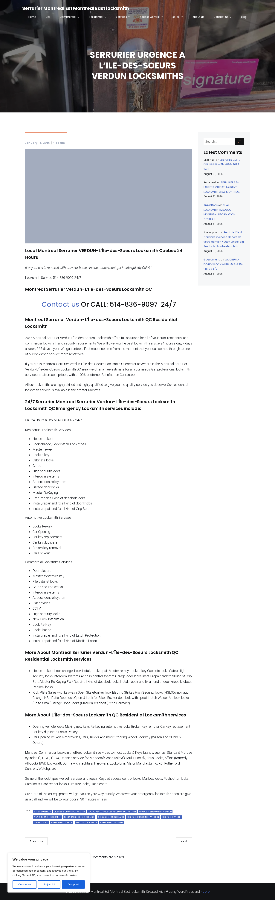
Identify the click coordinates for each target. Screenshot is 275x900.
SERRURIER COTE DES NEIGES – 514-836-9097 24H (222, 164)
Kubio (205, 891)
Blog (244, 17)
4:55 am (59, 143)
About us (198, 17)
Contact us (61, 304)
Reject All (49, 884)
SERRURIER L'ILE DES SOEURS (79, 817)
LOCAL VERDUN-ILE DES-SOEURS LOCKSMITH (112, 811)
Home (32, 17)
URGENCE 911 (41, 822)
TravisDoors (211, 205)
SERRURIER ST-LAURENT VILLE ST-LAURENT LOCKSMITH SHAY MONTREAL (222, 187)
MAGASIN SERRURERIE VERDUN (155, 811)
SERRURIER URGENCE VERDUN (143, 817)
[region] (48, 873)
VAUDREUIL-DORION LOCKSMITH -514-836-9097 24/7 (223, 264)
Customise (24, 884)
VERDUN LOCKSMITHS (111, 822)
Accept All (73, 884)
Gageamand (212, 259)
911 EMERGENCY (42, 811)
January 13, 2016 (37, 143)
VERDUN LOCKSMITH (86, 822)
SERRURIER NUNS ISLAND (110, 817)
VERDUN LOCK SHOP (61, 822)
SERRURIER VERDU (171, 817)
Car (48, 17)
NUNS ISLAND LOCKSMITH (47, 817)
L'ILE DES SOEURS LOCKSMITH (69, 811)
